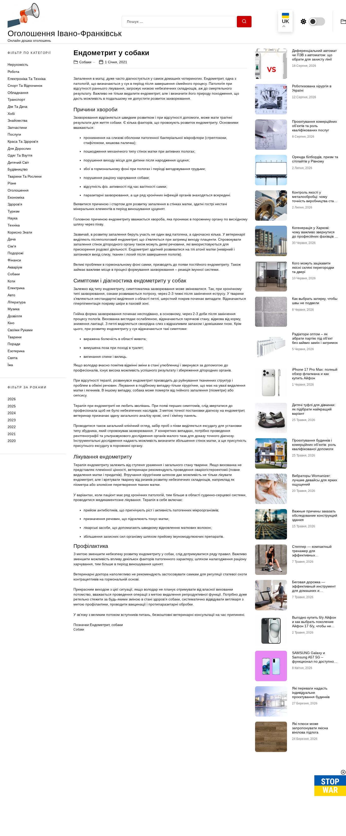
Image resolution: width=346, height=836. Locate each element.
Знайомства (17, 120)
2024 (12, 413)
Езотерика (16, 351)
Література (17, 302)
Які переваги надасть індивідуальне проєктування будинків (311, 692)
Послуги (14, 134)
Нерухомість (18, 64)
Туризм (14, 211)
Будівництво (18, 169)
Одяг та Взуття (20, 155)
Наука (12, 218)
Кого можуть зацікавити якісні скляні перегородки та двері (313, 267)
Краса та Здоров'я (23, 141)
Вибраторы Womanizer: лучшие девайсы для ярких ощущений (314, 480)
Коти (11, 281)
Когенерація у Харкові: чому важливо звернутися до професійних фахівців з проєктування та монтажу (314, 234)
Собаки (14, 274)
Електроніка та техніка (27, 79)
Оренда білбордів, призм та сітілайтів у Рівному (315, 159)
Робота (13, 72)
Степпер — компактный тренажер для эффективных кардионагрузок (312, 553)
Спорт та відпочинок (25, 85)
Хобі (11, 114)
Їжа (10, 365)
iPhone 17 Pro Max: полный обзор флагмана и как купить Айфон (314, 373)
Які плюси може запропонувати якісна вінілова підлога (310, 728)
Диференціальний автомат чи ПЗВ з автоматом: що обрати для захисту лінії (314, 55)
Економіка (16, 197)
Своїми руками (20, 330)
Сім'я (12, 246)
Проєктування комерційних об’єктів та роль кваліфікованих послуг (314, 125)
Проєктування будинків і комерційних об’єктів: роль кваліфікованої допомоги (314, 444)
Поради (14, 344)
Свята (12, 358)
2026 (12, 399)
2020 (12, 441)
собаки (117, 625)
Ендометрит (99, 625)
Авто (11, 295)
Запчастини (17, 128)
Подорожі (15, 253)
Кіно (11, 323)
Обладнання (18, 93)
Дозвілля (15, 316)
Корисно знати (20, 232)
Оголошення (18, 190)
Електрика (16, 288)
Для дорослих (19, 149)
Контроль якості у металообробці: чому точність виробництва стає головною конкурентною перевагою (314, 200)
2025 (12, 406)
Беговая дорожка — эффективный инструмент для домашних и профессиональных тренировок (314, 590)
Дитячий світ (18, 162)
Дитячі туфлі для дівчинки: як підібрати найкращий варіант (313, 409)
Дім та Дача (17, 106)
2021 (12, 434)
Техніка (14, 225)
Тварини (15, 337)
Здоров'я (15, 204)
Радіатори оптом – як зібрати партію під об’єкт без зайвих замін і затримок (315, 338)
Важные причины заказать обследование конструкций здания (314, 515)
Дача (12, 239)
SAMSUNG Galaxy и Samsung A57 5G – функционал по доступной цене (314, 659)
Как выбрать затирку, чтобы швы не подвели (314, 301)
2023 (12, 420)
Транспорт (16, 99)
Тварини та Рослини (25, 176)
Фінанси (14, 260)
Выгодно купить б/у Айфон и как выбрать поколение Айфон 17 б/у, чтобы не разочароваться (314, 623)
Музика (14, 309)
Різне (12, 183)
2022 (12, 427)
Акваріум (15, 267)
